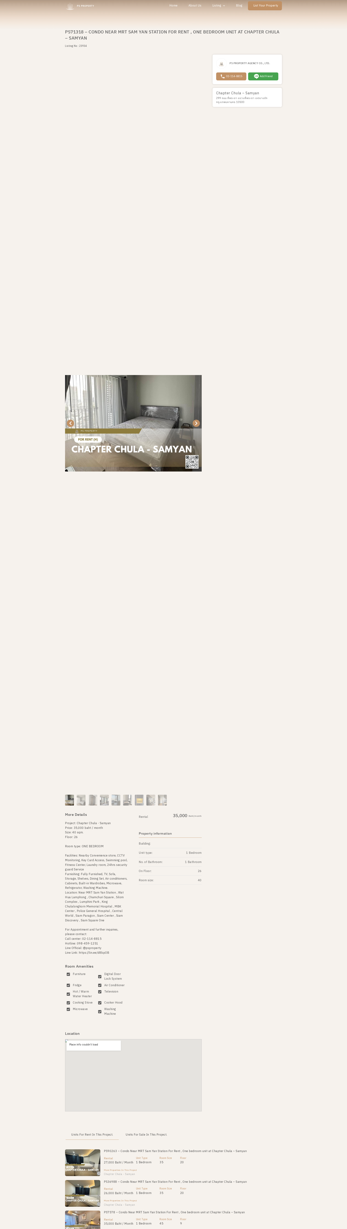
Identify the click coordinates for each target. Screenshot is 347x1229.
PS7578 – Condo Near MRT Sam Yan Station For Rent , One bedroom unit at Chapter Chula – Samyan (174, 1212)
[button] (70, 423)
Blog (239, 5)
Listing (216, 5)
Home (173, 5)
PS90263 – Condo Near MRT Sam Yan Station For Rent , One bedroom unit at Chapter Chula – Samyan (175, 1151)
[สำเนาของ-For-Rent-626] (133, 423)
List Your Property (265, 5)
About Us (195, 5)
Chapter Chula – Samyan (237, 93)
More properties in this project (120, 1170)
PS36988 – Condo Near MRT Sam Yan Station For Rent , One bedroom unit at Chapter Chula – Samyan (175, 1182)
